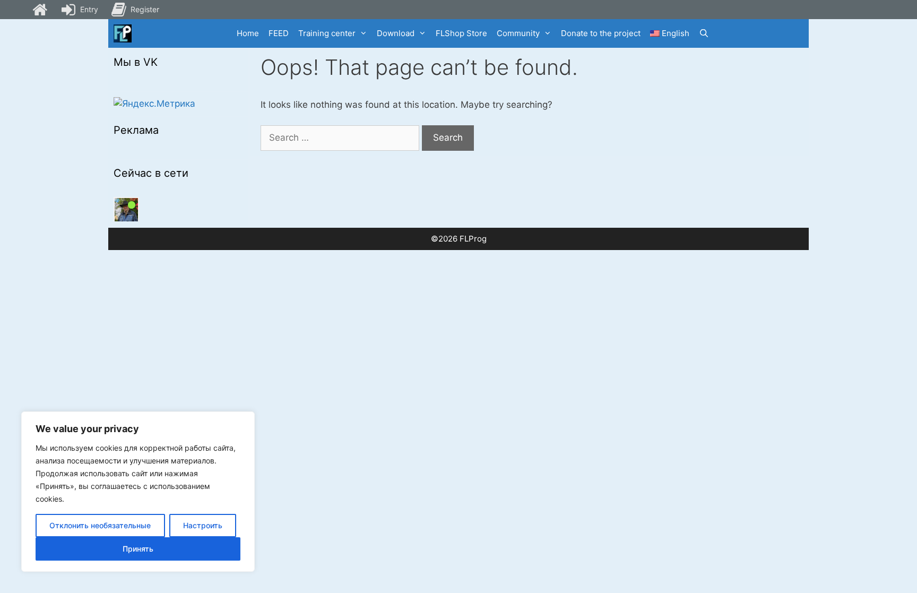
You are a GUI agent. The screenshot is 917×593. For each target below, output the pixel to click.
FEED (279, 33)
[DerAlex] (126, 209)
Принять (138, 548)
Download (395, 33)
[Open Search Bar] (704, 33)
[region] (138, 491)
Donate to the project (601, 33)
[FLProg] (122, 33)
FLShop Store (461, 33)
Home (248, 33)
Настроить (202, 525)
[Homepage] (40, 9)
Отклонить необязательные (100, 525)
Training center (327, 33)
